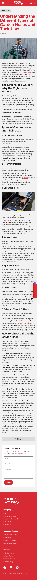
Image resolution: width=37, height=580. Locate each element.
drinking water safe (23, 323)
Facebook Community (10, 519)
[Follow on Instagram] (11, 567)
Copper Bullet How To (10, 540)
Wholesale (7, 525)
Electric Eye (24, 573)
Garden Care (5, 11)
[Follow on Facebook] (4, 567)
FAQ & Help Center (10, 534)
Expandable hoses (8, 220)
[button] (35, 290)
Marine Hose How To (10, 543)
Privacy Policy (7, 453)
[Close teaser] (32, 298)
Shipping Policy (8, 553)
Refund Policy (8, 556)
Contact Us (7, 537)
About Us (6, 513)
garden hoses (27, 72)
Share (19, 439)
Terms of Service (18, 453)
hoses (25, 178)
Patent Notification (9, 522)
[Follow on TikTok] (17, 567)
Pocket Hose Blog (9, 516)
